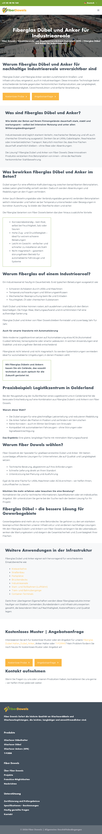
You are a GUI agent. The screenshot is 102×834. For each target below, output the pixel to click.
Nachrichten (10, 784)
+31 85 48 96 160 (10, 3)
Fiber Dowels (9, 41)
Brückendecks (19, 579)
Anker (31, 643)
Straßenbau (18, 572)
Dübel (23, 643)
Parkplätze (18, 576)
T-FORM (8, 753)
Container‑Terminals (22, 594)
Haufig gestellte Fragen (16, 810)
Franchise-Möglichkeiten (17, 779)
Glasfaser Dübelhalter (16, 740)
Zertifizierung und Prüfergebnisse (22, 801)
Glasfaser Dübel (12, 744)
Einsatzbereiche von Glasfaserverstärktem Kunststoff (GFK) (49, 41)
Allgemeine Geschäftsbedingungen (63, 830)
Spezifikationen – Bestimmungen (21, 806)
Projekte (8, 775)
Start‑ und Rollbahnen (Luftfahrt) (30, 587)
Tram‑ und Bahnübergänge (26, 590)
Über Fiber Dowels (13, 771)
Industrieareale (20, 583)
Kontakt (8, 814)
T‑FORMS (60, 643)
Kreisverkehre (19, 569)
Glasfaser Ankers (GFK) (16, 749)
